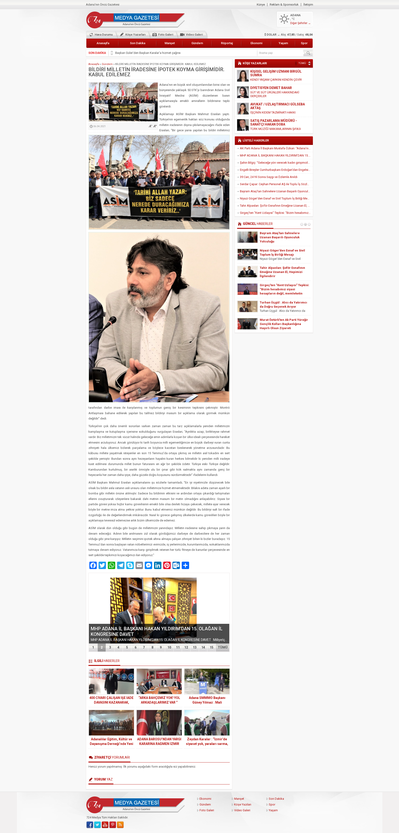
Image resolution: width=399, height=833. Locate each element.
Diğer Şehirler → (300, 23)
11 (178, 647)
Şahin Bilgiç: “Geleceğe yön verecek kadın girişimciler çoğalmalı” (276, 162)
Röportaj (227, 43)
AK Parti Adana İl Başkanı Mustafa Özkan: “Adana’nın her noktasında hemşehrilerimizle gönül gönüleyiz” (276, 148)
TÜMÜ (223, 647)
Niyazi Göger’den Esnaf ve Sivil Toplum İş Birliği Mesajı (276, 198)
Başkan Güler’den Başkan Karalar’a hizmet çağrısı (148, 53)
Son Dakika (137, 43)
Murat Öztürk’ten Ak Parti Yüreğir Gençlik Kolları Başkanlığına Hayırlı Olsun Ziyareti (284, 324)
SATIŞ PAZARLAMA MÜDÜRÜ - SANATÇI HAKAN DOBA (273, 122)
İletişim (308, 4)
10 (169, 647)
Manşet (170, 43)
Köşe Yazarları (135, 34)
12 (186, 647)
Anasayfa (103, 43)
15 (211, 647)
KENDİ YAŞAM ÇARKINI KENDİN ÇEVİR (276, 79)
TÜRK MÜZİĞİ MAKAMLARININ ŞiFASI (275, 129)
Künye (261, 4)
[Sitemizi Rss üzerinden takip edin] (120, 824)
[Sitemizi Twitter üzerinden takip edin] (97, 824)
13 (194, 647)
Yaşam (283, 43)
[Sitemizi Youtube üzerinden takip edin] (105, 824)
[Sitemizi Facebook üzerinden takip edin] (89, 824)
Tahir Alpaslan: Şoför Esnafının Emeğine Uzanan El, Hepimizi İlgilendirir (276, 205)
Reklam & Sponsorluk (284, 4)
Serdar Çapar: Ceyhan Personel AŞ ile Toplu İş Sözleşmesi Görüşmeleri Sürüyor (276, 184)
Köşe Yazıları (242, 804)
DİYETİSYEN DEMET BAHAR (271, 88)
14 (203, 647)
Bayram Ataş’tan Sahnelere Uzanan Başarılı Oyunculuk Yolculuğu (276, 191)
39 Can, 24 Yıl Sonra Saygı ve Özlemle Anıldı (268, 177)
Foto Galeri (165, 34)
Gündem (197, 43)
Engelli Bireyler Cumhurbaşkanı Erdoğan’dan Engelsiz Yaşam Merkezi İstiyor (276, 170)
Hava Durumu (104, 34)
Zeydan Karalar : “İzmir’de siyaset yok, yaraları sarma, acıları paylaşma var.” (207, 743)
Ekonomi (256, 43)
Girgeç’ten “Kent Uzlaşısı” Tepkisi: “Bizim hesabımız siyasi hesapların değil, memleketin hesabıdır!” (276, 212)
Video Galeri (194, 34)
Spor (304, 43)
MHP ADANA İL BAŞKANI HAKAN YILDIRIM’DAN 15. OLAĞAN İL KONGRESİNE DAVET (276, 155)
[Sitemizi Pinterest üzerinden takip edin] (112, 824)
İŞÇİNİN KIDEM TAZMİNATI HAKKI (273, 112)
